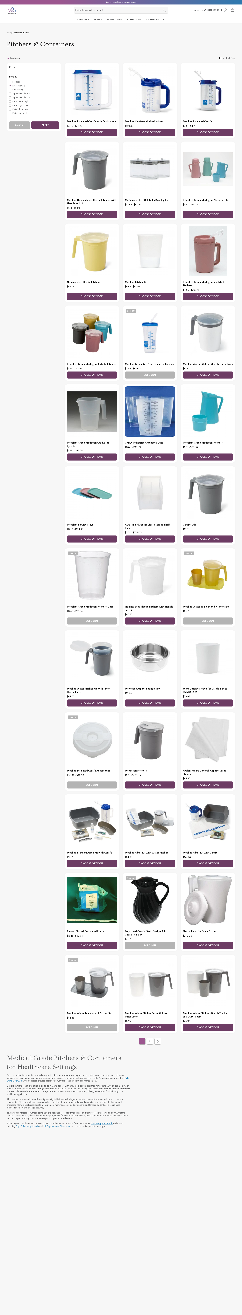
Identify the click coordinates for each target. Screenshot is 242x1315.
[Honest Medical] (12, 10)
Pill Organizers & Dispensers (56, 1126)
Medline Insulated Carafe (197, 121)
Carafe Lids (189, 524)
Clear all (19, 125)
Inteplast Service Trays (80, 524)
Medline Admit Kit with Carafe (200, 852)
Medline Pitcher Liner (137, 282)
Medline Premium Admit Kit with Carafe (89, 852)
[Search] (164, 10)
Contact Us (134, 20)
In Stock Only (229, 58)
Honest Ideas (115, 20)
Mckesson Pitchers (136, 770)
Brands (98, 20)
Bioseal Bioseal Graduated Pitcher (86, 931)
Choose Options (92, 132)
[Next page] (157, 1041)
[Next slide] (233, 2)
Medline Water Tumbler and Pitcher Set (89, 1013)
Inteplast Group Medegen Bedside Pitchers (92, 364)
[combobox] (118, 10)
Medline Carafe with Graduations (144, 121)
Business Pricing (155, 20)
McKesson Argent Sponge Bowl (143, 688)
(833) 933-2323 (214, 10)
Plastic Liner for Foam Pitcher (200, 931)
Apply (45, 125)
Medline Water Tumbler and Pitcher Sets (206, 606)
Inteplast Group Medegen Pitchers (203, 442)
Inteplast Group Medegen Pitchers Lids (205, 200)
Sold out (150, 375)
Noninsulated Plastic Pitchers (83, 282)
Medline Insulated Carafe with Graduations (91, 121)
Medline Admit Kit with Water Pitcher (146, 852)
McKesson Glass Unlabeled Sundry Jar (146, 200)
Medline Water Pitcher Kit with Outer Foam (208, 364)
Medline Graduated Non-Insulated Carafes (149, 364)
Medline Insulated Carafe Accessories (88, 770)
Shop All (82, 20)
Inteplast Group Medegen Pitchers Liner (90, 606)
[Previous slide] (8, 2)
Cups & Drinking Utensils (27, 1126)
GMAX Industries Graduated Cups (144, 442)
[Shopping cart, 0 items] (232, 10)
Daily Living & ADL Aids (102, 1123)
